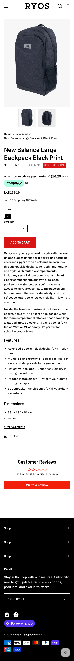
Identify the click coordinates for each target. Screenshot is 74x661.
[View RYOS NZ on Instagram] (7, 615)
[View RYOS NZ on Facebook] (16, 615)
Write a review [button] (37, 485)
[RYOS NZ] (37, 6)
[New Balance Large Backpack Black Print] (27, 118)
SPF (39, 634)
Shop (7, 528)
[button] (59, 6)
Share (14, 436)
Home (7, 134)
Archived (22, 134)
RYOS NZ (18, 634)
